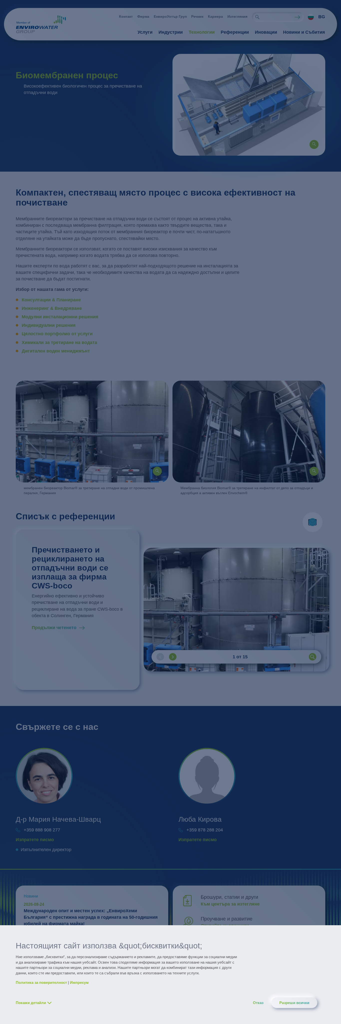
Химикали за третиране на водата (60, 342)
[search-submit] (257, 16)
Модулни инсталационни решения (60, 316)
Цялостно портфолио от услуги (58, 333)
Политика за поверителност (41, 982)
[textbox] (315, 17)
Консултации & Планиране (51, 299)
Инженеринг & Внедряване (52, 308)
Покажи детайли (31, 1003)
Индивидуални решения (49, 325)
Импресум (79, 982)
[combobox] (314, 17)
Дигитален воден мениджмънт (56, 350)
